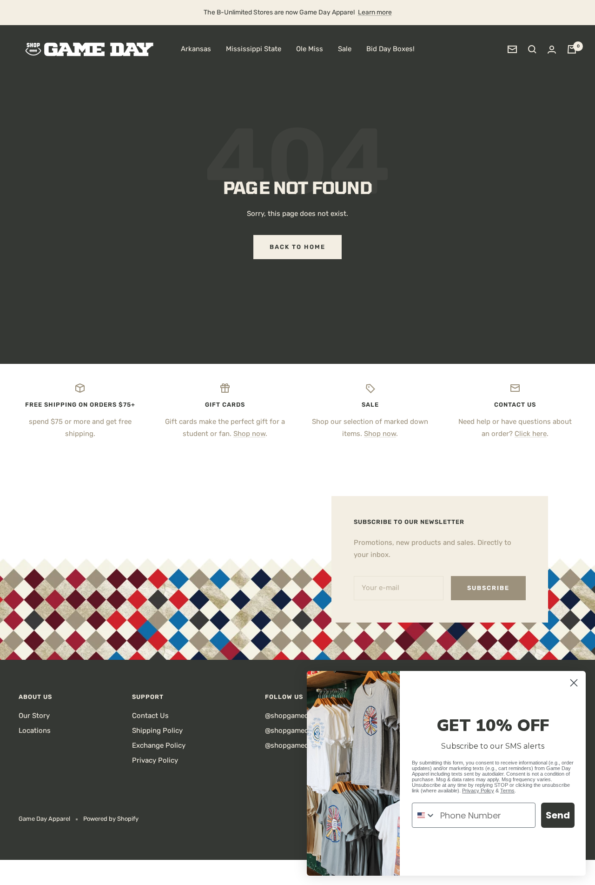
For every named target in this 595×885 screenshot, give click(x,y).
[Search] (532, 49)
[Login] (552, 50)
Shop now (249, 433)
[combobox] (424, 815)
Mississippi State (253, 49)
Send (558, 815)
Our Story (34, 715)
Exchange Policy (158, 745)
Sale (344, 49)
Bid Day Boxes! (390, 49)
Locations (35, 730)
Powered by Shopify (111, 818)
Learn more (375, 12)
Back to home (297, 246)
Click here (531, 433)
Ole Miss (309, 49)
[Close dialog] (574, 683)
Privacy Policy (155, 760)
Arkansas (196, 49)
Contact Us (150, 715)
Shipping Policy (157, 730)
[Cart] (571, 49)
